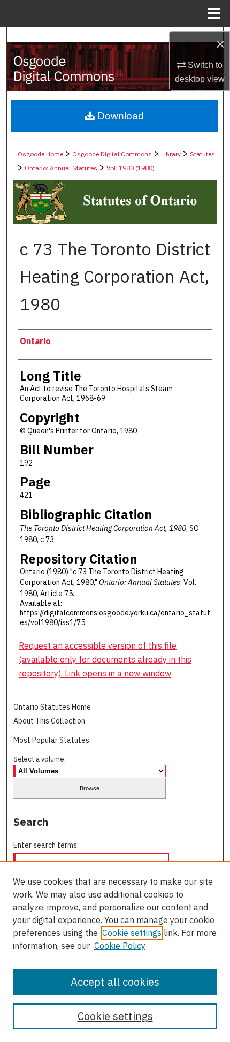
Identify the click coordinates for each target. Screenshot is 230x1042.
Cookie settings (132, 932)
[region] (115, 951)
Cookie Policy (119, 945)
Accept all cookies (115, 982)
